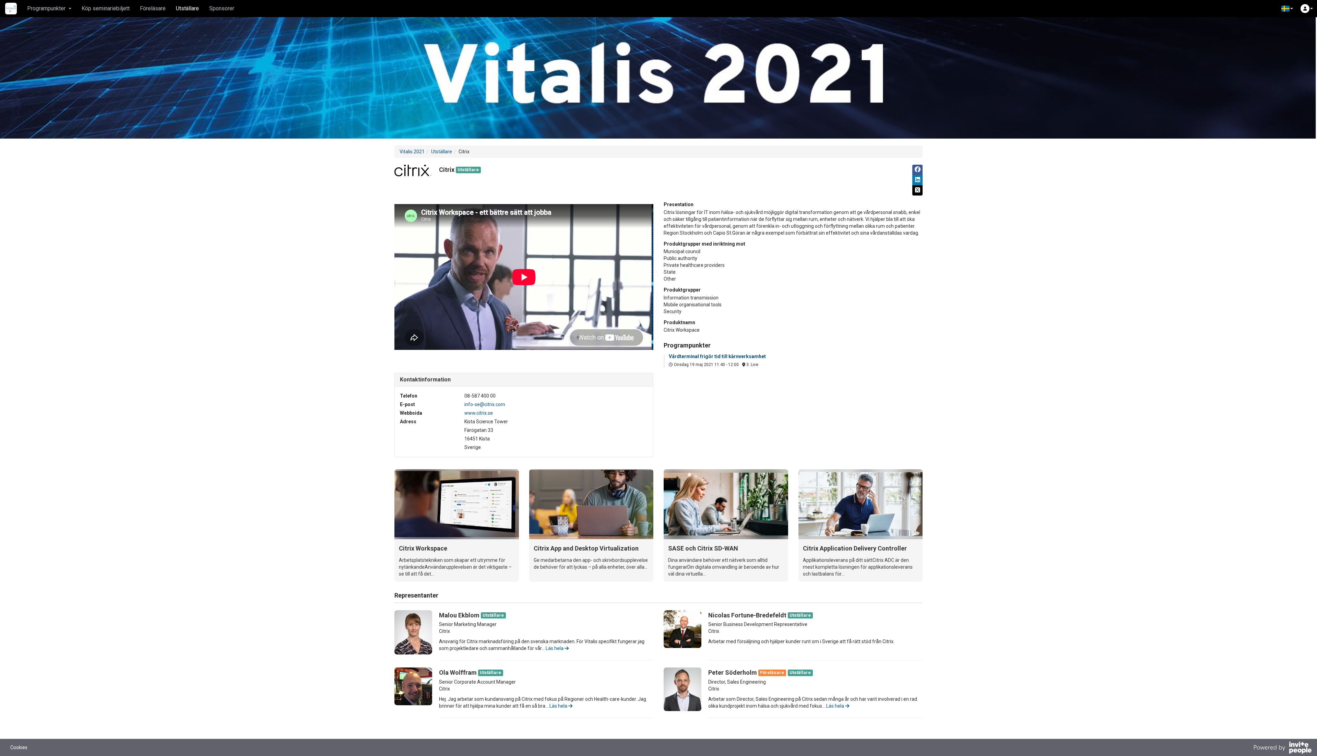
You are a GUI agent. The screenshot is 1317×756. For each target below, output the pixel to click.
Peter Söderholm (732, 672)
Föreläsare (153, 8)
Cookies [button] (18, 747)
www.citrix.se (478, 413)
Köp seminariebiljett (106, 8)
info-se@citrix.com (484, 404)
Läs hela (555, 648)
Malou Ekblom (459, 615)
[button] (1287, 8)
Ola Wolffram (458, 672)
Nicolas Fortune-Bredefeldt (747, 615)
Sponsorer (221, 8)
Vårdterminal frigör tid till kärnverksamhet (717, 356)
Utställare (187, 8)
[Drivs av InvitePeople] (1282, 748)
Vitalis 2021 (412, 151)
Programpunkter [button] (46, 8)
